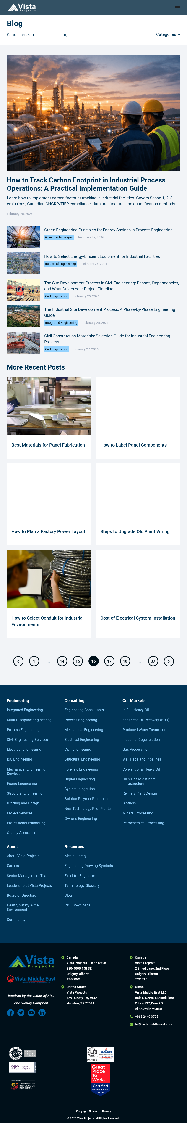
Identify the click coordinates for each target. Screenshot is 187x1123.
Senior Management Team (28, 876)
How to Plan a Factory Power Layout (48, 531)
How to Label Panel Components (133, 445)
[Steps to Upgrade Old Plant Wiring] (138, 520)
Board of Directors (21, 895)
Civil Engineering (56, 296)
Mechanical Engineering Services (26, 771)
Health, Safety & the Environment (23, 907)
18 (125, 661)
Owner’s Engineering (81, 818)
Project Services (19, 813)
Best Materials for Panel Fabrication (48, 445)
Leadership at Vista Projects (29, 885)
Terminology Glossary (82, 885)
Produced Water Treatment (143, 730)
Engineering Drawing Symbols (89, 866)
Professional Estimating (26, 823)
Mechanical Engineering (84, 730)
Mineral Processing (137, 813)
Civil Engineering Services (27, 739)
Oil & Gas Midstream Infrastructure (139, 781)
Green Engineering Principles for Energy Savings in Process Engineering (108, 229)
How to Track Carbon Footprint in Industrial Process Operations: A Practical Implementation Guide (86, 184)
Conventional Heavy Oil (141, 769)
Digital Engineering (80, 779)
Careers (13, 866)
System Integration (80, 789)
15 (77, 661)
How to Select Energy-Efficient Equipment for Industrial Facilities (102, 256)
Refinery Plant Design (139, 793)
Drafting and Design (23, 803)
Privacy (106, 1111)
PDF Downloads (78, 905)
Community (16, 919)
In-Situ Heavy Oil (135, 710)
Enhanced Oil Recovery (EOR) (145, 720)
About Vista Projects (23, 856)
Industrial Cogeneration (141, 739)
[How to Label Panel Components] (138, 434)
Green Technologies (59, 237)
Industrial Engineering (60, 264)
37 (153, 661)
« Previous (18, 661)
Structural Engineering (24, 793)
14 (62, 661)
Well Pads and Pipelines (141, 759)
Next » (169, 661)
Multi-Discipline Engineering (29, 720)
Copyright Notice (86, 1111)
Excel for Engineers (80, 876)
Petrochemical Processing (143, 823)
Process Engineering (23, 730)
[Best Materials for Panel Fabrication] (49, 434)
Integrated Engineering (61, 323)
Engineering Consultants (84, 710)
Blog (68, 895)
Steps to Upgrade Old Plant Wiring (134, 531)
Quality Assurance (21, 833)
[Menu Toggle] (177, 7)
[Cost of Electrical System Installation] (138, 607)
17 (109, 661)
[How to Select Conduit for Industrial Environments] (49, 607)
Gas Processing (135, 749)
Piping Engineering (22, 783)
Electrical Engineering (24, 749)
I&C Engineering (19, 759)
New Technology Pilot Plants (88, 808)
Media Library (76, 856)
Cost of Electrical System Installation (137, 618)
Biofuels (129, 803)
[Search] (65, 35)
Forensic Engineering (81, 769)
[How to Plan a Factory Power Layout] (49, 520)
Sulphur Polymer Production (87, 799)
